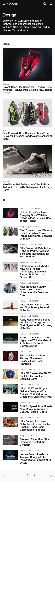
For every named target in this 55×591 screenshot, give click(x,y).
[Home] (10, 3)
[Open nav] (50, 4)
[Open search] (44, 4)
